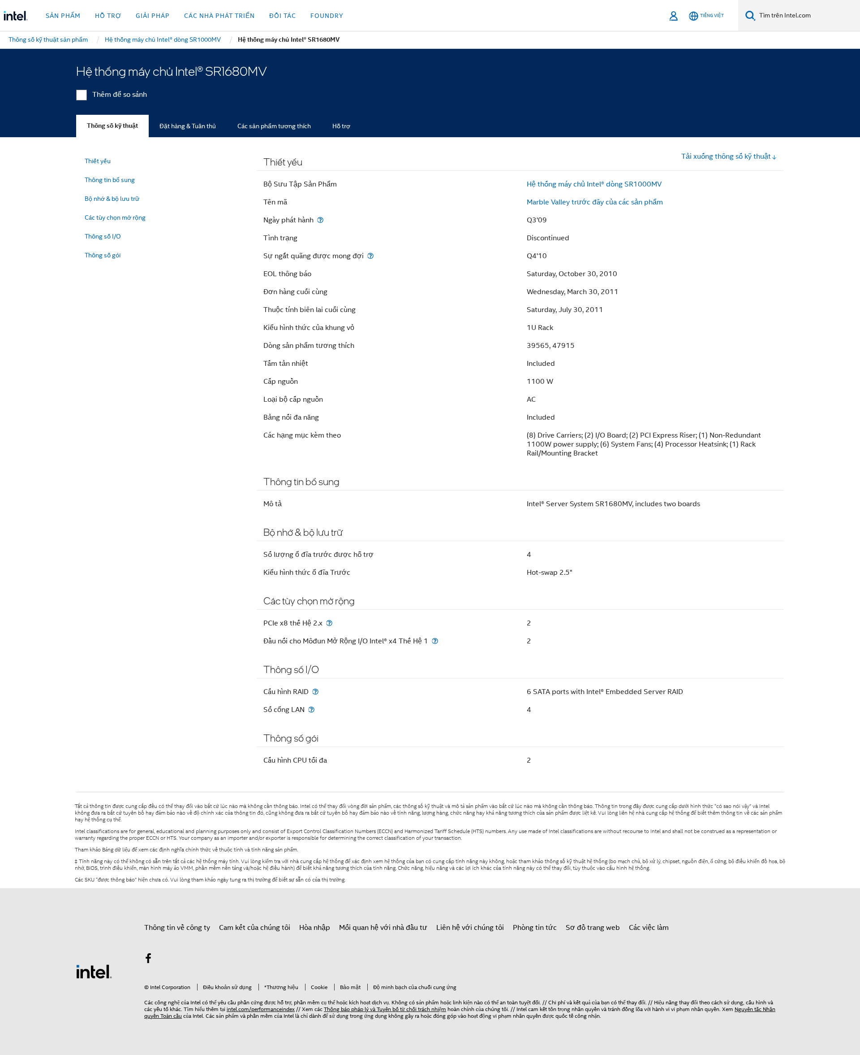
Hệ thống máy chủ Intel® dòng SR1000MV (594, 184)
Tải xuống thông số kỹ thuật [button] (726, 156)
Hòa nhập (314, 927)
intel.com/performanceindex (261, 1009)
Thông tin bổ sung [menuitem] (110, 180)
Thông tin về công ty (177, 927)
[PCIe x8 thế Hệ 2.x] (329, 623)
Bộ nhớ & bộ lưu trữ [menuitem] (112, 199)
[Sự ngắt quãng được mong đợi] (370, 256)
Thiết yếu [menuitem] (98, 161)
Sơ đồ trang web (593, 927)
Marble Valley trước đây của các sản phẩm (595, 202)
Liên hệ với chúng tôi (470, 927)
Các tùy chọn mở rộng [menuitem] (115, 217)
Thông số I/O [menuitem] (103, 236)
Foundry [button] (327, 16)
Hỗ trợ (341, 126)
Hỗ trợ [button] (108, 16)
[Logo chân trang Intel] (94, 971)
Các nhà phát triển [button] (219, 16)
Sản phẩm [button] (63, 16)
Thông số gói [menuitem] (102, 255)
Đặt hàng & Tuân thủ (187, 126)
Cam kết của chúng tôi (254, 927)
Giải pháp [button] (153, 16)
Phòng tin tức (535, 927)
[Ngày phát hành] (320, 220)
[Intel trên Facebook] (148, 960)
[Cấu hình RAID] (315, 691)
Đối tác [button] (282, 16)
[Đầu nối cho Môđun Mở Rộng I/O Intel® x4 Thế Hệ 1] (435, 641)
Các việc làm (649, 927)
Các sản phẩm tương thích (274, 126)
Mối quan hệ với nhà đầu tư (383, 927)
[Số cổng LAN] (311, 709)
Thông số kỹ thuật (112, 126)
